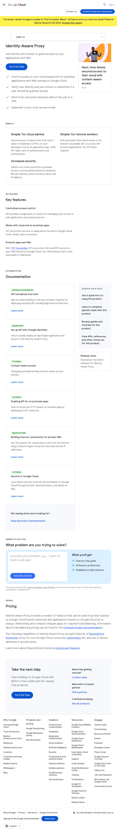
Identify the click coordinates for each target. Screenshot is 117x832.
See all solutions (56, 779)
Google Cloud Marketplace (77, 746)
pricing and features (68, 648)
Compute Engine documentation (82, 627)
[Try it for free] (16, 66)
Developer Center (102, 747)
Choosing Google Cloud (11, 726)
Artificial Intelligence (58, 747)
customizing (73, 637)
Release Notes (78, 802)
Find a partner (79, 692)
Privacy (21, 812)
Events (97, 738)
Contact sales (79, 677)
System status (78, 798)
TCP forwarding (19, 248)
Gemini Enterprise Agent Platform (41, 587)
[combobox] (13, 826)
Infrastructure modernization (55, 726)
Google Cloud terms (49, 812)
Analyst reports (10, 763)
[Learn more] (17, 310)
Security (52, 752)
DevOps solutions (56, 768)
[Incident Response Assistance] (97, 11)
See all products (81, 703)
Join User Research (103, 775)
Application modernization (55, 737)
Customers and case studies (12, 758)
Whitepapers (9, 768)
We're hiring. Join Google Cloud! (102, 780)
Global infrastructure (12, 747)
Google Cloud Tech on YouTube (102, 764)
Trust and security (11, 731)
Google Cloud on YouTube (101, 758)
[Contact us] (71, 11)
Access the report (72, 23)
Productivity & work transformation (57, 758)
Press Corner (100, 752)
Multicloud (8, 743)
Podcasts (98, 743)
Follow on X (99, 770)
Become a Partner (102, 734)
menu (4, 4)
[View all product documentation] (28, 521)
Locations (7, 752)
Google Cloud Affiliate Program (81, 726)
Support (75, 759)
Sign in (112, 4)
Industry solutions (57, 763)
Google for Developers (77, 785)
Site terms (32, 812)
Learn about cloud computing (80, 753)
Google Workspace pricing (34, 734)
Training (75, 775)
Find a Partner (100, 729)
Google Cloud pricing (35, 728)
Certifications (78, 779)
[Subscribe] (49, 818)
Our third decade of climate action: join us (95, 812)
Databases (53, 731)
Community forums (103, 786)
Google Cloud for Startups (79, 792)
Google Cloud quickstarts (77, 739)
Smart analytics (56, 743)
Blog (5, 772)
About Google (9, 812)
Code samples (78, 763)
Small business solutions (55, 773)
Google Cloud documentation (78, 732)
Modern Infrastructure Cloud (12, 737)
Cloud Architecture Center (80, 769)
